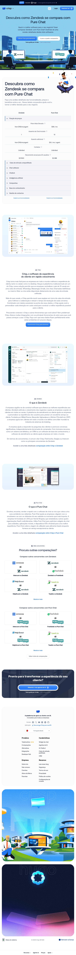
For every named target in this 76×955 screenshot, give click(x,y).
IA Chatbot (42, 748)
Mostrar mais (38, 599)
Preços (43, 952)
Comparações (26, 745)
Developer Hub (26, 754)
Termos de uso (43, 770)
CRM (40, 756)
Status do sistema (11, 940)
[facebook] (33, 722)
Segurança (42, 767)
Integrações (25, 751)
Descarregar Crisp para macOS (42, 725)
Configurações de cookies (44, 780)
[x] (36, 722)
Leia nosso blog (44, 764)
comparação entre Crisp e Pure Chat (49, 533)
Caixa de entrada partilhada (44, 752)
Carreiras (24, 770)
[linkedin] (45, 722)
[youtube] (39, 722)
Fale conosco (26, 767)
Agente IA (36, 952)
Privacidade (42, 773)
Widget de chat (43, 742)
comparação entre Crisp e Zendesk (49, 446)
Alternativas (25, 748)
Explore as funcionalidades (21, 198)
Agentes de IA (43, 745)
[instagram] (42, 722)
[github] (48, 722)
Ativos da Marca (27, 773)
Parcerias (24, 776)
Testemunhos (27, 742)
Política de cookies (45, 776)
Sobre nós (25, 764)
